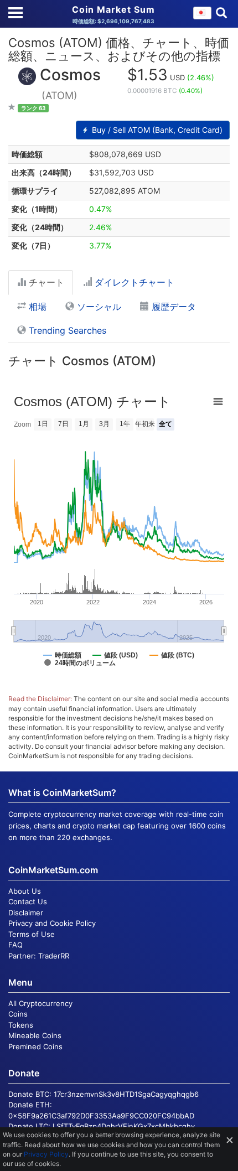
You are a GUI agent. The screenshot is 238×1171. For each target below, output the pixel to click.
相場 (36, 306)
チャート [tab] (45, 282)
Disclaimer (25, 912)
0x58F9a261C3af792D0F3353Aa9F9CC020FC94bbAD (101, 1115)
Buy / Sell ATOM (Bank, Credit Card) (156, 129)
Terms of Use (31, 934)
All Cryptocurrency (40, 1003)
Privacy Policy (46, 1154)
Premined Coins (35, 1046)
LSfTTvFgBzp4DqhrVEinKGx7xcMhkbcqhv (124, 1126)
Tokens (20, 1024)
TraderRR (53, 955)
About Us (24, 891)
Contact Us (27, 901)
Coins (18, 1013)
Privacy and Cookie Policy (52, 923)
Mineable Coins (34, 1035)
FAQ (15, 944)
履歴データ (172, 306)
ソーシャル (97, 306)
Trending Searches (66, 330)
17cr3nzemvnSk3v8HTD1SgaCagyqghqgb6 (126, 1094)
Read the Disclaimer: (40, 699)
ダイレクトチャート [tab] (133, 282)
